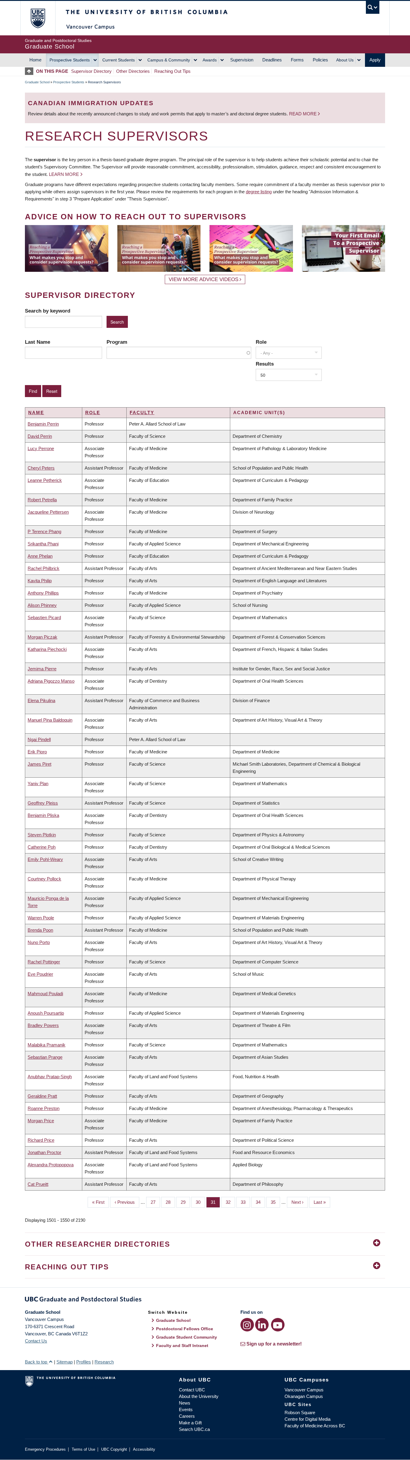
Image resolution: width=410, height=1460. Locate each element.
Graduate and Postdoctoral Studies (205, 1300)
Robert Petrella (42, 499)
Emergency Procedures (45, 1449)
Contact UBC (192, 1389)
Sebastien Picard (44, 617)
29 (185, 1202)
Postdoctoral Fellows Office (184, 1328)
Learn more (64, 174)
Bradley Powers (43, 1025)
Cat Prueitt (38, 1184)
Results (265, 363)
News (184, 1402)
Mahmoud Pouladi (45, 993)
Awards (210, 60)
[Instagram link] (247, 1324)
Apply (375, 59)
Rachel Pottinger (44, 961)
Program (117, 342)
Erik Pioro (37, 751)
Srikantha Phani (43, 543)
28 (170, 1202)
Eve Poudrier (40, 974)
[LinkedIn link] (262, 1324)
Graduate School (37, 82)
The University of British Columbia (37, 18)
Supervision (241, 59)
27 (155, 1202)
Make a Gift (190, 1422)
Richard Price (41, 1140)
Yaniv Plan (38, 783)
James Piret (39, 764)
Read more (303, 113)
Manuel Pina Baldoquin (50, 720)
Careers (187, 1416)
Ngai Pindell (39, 739)
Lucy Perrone (41, 448)
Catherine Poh (42, 847)
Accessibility (144, 1449)
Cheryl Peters (41, 467)
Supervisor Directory (91, 71)
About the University (199, 1396)
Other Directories (133, 71)
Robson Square (300, 1412)
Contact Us (36, 1340)
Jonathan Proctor (44, 1152)
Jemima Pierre (42, 668)
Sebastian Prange (45, 1057)
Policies (320, 59)
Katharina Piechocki (47, 649)
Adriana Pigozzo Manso (51, 681)
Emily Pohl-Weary (45, 859)
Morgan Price (41, 1120)
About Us (345, 60)
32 (230, 1202)
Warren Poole (41, 917)
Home (35, 59)
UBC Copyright (114, 1449)
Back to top (36, 1361)
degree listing (259, 191)
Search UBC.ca (194, 1429)
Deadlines (272, 59)
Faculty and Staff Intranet (182, 1345)
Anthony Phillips (43, 592)
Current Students (118, 60)
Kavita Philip (40, 580)
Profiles (83, 1361)
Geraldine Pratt (42, 1096)
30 (200, 1202)
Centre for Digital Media (307, 1419)
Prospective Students (70, 60)
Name (36, 412)
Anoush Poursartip (46, 1013)
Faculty (142, 412)
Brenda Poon (40, 930)
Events (186, 1409)
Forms (297, 59)
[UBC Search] (372, 7)
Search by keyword (47, 310)
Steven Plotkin (42, 834)
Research (104, 1361)
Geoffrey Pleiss (43, 803)
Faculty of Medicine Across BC (315, 1425)
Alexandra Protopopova (51, 1164)
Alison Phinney (42, 605)
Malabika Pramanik (46, 1044)
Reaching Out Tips (172, 71)
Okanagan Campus (304, 1396)
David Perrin (40, 436)
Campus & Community (168, 60)
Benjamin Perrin (43, 423)
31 (215, 1202)
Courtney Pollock (44, 878)
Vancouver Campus (304, 1389)
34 (260, 1202)
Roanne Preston (43, 1108)
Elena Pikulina (41, 700)
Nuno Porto (39, 942)
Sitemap (64, 1361)
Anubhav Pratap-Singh (50, 1076)
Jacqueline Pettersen (48, 512)
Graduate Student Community (186, 1337)
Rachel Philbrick (43, 568)
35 (275, 1202)
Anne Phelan (40, 556)
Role (261, 342)
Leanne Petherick (45, 480)
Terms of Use (83, 1449)
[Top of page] (30, 71)
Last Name (37, 342)
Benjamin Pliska (43, 815)
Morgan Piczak (42, 636)
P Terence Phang (44, 531)
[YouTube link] (278, 1324)
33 (245, 1202)
